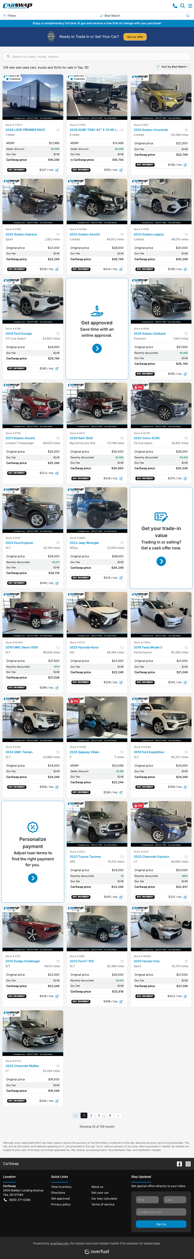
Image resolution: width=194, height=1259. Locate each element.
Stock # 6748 (13, 328)
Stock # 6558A (142, 956)
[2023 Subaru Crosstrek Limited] (161, 97)
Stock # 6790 (141, 229)
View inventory (61, 1187)
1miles (10, 135)
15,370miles (180, 966)
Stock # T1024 (13, 124)
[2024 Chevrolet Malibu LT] (32, 1033)
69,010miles (180, 239)
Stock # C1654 (142, 642)
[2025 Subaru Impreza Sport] (32, 201)
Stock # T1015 (78, 124)
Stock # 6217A (142, 433)
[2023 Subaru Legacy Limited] (161, 201)
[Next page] (118, 1116)
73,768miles (115, 443)
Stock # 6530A (14, 642)
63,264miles (51, 1071)
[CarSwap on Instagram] (186, 1163)
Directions (58, 1192)
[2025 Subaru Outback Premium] (161, 300)
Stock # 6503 (77, 851)
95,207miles (180, 757)
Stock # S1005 (78, 747)
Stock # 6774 (77, 642)
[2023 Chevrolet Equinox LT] (161, 824)
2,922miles (52, 239)
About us (97, 1187)
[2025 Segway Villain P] (97, 719)
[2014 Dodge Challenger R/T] (32, 928)
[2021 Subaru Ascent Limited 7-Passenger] (32, 405)
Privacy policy (61, 1204)
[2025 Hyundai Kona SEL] (97, 614)
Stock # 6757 (13, 956)
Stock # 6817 (141, 124)
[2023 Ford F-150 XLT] (97, 928)
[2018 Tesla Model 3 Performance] (161, 614)
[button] (175, 6)
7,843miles (181, 338)
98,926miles (51, 652)
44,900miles (51, 338)
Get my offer (135, 36)
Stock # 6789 (13, 229)
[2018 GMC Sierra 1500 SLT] (32, 614)
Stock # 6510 (12, 538)
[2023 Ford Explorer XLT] (32, 510)
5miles (74, 135)
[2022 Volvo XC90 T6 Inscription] (161, 405)
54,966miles (51, 757)
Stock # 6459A (142, 747)
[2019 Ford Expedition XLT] (161, 719)
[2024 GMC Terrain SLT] (32, 719)
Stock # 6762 (13, 747)
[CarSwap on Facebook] (178, 1163)
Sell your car (100, 1192)
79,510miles (115, 861)
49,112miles (52, 966)
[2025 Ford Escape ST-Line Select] (32, 300)
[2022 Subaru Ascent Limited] (97, 201)
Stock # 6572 (77, 433)
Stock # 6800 (77, 538)
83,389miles (115, 966)
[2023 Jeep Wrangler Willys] (97, 510)
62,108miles (52, 548)
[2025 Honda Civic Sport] (161, 928)
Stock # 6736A (78, 229)
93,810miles (180, 443)
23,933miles (115, 548)
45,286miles (180, 135)
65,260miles (180, 652)
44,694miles (180, 861)
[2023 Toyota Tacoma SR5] (97, 824)
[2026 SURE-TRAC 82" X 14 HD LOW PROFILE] (97, 97)
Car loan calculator (104, 1198)
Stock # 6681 (77, 956)
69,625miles (51, 443)
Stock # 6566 (141, 328)
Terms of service (102, 1204)
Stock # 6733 (13, 1061)
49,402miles (115, 239)
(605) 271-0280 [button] (20, 1200)
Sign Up (161, 1224)
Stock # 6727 (141, 851)
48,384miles (115, 652)
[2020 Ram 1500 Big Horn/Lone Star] (97, 405)
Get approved (60, 1198)
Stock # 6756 (13, 433)
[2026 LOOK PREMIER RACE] (32, 97)
